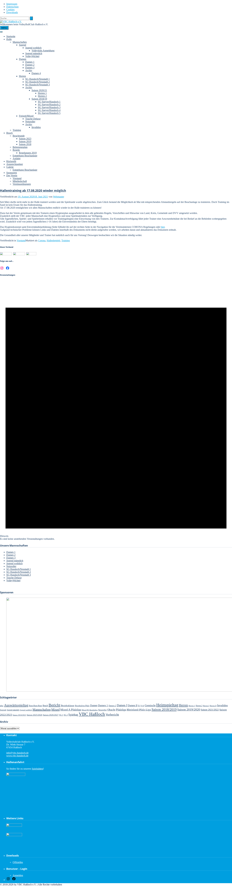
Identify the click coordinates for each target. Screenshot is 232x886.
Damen (22, 59)
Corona (41, 240)
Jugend (22, 45)
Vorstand (17, 178)
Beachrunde (19, 135)
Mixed (55, 709)
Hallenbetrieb (53, 240)
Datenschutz (12, 6)
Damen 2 (29, 64)
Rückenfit (11, 161)
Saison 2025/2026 (34, 715)
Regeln (16, 150)
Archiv (28, 70)
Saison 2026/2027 (51, 715)
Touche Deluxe (33, 118)
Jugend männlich (33, 53)
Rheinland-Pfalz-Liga (139, 709)
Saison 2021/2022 (210, 709)
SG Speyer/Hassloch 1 (49, 101)
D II (142, 706)
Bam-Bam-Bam (35, 705)
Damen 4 (36, 73)
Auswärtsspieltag (16, 705)
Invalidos (36, 127)
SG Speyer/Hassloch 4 (49, 110)
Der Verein (11, 175)
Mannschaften (20, 42)
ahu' (1, 705)
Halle (9, 39)
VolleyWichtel (32, 56)
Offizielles (18, 862)
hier (163, 227)
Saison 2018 (25, 144)
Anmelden (18, 875)
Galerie (10, 167)
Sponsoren (11, 172)
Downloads (12, 12)
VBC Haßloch (92, 714)
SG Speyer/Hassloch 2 (49, 104)
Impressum (11, 4)
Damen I (122, 705)
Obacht (111, 709)
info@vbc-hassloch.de (17, 752)
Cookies (10, 9)
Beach (9, 133)
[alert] (116, 410)
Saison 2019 (25, 141)
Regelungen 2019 (28, 152)
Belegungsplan (20, 147)
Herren (22, 76)
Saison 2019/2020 (188, 709)
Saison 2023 (25, 138)
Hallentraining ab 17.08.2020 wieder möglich (33, 190)
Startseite (10, 36)
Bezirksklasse (67, 705)
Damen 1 (29, 62)
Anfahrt (16, 158)
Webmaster (58, 196)
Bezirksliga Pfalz (82, 705)
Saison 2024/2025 (19, 715)
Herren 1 (42, 93)
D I (139, 706)
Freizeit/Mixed (26, 116)
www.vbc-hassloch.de (17, 755)
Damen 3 (29, 67)
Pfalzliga (121, 709)
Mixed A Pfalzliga (70, 709)
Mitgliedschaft (20, 181)
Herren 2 (42, 96)
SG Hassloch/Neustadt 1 (37, 79)
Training (17, 130)
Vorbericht (112, 714)
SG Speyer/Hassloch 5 (49, 113)
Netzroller (30, 121)
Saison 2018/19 (39, 98)
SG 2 (66, 715)
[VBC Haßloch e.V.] (11, 21)
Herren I (206, 706)
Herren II (213, 706)
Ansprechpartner (14, 164)
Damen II (132, 705)
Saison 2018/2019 (164, 709)
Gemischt (150, 705)
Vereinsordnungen (22, 184)
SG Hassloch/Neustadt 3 (37, 84)
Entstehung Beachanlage (25, 155)
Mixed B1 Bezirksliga (90, 710)
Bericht (54, 705)
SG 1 (61, 715)
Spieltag (73, 714)
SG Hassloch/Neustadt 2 (37, 81)
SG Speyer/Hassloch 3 (49, 107)
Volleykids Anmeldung (43, 50)
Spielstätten (37, 768)
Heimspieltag (167, 705)
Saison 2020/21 (39, 90)
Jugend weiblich (33, 47)
